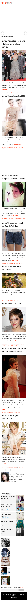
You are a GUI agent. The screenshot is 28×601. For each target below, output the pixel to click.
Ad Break (11, 218)
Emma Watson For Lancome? (11, 304)
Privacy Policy (14, 595)
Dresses (15, 92)
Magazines (21, 147)
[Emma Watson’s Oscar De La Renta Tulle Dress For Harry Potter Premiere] (14, 80)
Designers (16, 263)
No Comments (5, 218)
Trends (20, 263)
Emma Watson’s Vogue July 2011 (13, 96)
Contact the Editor (16, 594)
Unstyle (3, 148)
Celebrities (10, 92)
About (23, 594)
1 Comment (4, 92)
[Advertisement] (14, 21)
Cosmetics (21, 344)
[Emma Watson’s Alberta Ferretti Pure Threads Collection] (14, 251)
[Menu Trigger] (24, 4)
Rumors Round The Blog (7, 345)
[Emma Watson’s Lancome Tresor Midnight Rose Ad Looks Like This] (14, 206)
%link (2, 33)
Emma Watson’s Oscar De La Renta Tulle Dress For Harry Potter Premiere (14, 44)
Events (18, 92)
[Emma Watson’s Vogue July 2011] (14, 135)
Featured (23, 92)
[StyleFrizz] (6, 5)
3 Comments (5, 263)
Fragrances (22, 218)
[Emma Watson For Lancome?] (14, 331)
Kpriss (21, 587)
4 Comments (5, 147)
